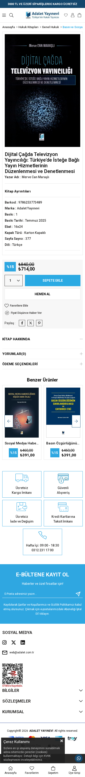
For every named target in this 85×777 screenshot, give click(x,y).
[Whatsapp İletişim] (79, 758)
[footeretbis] (12, 675)
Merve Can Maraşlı (35, 177)
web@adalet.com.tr (22, 652)
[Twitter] (13, 642)
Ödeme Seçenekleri (20, 364)
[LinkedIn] (23, 642)
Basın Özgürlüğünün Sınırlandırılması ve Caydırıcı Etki (63, 443)
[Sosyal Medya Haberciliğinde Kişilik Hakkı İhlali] (22, 413)
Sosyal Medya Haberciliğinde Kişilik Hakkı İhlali (22, 443)
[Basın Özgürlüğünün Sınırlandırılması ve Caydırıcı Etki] (63, 413)
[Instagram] (4, 642)
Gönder (76, 594)
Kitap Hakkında (16, 339)
